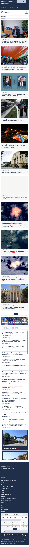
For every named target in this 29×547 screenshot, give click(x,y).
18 (8, 526)
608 (24, 314)
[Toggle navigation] (26, 12)
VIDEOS (3, 490)
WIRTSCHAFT (4, 472)
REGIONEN (3, 474)
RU (3, 7)
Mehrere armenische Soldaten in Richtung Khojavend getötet (12, 252)
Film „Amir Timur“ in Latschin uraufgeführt (13, 419)
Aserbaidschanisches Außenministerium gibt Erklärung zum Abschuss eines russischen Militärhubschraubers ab (13, 307)
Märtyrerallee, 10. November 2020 (12, 120)
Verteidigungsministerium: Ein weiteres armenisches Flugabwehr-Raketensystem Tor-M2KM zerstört (13, 225)
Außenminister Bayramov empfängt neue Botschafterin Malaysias (13, 347)
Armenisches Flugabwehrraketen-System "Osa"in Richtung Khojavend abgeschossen (12, 279)
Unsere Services (6, 500)
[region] (15, 395)
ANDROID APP (4, 509)
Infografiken (5, 488)
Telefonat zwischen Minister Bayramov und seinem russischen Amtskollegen (13, 95)
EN (5, 7)
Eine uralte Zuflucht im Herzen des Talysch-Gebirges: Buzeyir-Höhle (14, 447)
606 (16, 314)
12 (12, 524)
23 (27, 526)
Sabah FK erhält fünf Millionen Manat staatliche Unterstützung (12, 386)
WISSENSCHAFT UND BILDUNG (9, 480)
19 (12, 526)
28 (19, 529)
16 (27, 524)
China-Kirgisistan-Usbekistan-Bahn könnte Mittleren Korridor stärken (13, 366)
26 (12, 529)
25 (8, 529)
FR (9, 7)
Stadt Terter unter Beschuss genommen (12, 172)
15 (23, 524)
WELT (2, 484)
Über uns (3, 497)
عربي (13, 7)
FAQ (2, 505)
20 (16, 526)
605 (12, 314)
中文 (17, 7)
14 (19, 524)
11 (8, 524)
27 (16, 529)
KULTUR (3, 478)
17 (4, 526)
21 (19, 526)
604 (7, 314)
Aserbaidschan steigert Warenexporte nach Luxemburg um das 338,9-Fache (13, 380)
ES (10, 7)
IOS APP (3, 511)
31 (4, 531)
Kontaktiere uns (6, 495)
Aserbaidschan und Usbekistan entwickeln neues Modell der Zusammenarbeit (13, 393)
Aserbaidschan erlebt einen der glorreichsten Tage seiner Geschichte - (13, 68)
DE (7, 7)
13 (16, 524)
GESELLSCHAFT (5, 476)
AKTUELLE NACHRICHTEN (11, 328)
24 (4, 529)
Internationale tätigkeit (8, 498)
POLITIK (3, 470)
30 (27, 529)
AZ (1, 7)
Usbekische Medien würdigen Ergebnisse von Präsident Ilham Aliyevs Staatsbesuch (14, 424)
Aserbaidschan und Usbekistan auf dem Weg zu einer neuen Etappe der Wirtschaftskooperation (14, 400)
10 (4, 524)
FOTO (2, 492)
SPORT (2, 482)
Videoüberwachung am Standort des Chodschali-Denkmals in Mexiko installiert (13, 407)
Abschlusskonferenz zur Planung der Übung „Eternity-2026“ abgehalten (13, 360)
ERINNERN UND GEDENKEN (8, 486)
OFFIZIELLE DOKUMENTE (7, 468)
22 (23, 526)
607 (20, 314)
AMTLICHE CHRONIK (6, 466)
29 (23, 529)
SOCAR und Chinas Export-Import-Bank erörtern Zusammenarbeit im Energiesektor (14, 341)
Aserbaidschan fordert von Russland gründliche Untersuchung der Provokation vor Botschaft (14, 373)
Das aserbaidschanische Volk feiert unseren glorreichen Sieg (13, 146)
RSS (2, 507)
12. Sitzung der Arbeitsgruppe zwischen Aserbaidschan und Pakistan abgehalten (12, 353)
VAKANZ (3, 502)
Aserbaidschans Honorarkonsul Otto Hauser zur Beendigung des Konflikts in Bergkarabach (14, 42)
